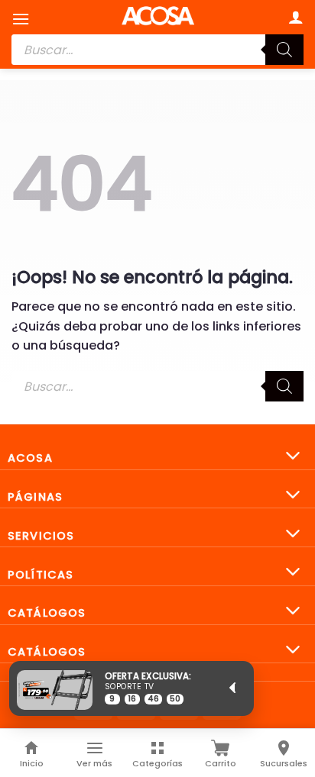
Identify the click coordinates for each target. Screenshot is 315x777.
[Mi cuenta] (296, 17)
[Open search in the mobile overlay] (157, 49)
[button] (20, 18)
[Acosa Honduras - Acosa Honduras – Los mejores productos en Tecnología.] (157, 15)
